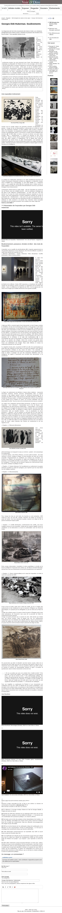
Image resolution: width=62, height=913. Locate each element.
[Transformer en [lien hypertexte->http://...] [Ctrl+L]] (8, 887)
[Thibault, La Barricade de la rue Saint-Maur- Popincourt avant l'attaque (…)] (54, 81)
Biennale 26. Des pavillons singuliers (53, 52)
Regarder (8, 18)
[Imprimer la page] (51, 18)
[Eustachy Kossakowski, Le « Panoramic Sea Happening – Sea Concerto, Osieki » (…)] (54, 161)
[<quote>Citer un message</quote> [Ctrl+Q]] (10, 887)
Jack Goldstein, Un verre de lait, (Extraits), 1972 (14, 795)
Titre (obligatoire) (5, 878)
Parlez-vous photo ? (54, 68)
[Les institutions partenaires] (54, 153)
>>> (27, 800)
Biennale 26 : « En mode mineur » (53, 55)
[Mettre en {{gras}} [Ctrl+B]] (3, 887)
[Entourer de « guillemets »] (12, 887)
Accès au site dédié (7, 202)
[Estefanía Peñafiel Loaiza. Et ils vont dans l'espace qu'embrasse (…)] (54, 129)
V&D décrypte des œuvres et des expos (21, 18)
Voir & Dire (31, 725)
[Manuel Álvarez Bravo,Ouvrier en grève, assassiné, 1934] (54, 121)
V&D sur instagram (31, 11)
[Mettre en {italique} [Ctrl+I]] (5, 887)
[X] (53, 18)
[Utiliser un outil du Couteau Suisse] (15, 887)
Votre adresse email (6, 871)
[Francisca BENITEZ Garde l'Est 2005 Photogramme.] (54, 137)
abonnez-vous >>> (21, 805)
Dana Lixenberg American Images (53, 67)
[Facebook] (50, 18)
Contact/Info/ (35, 911)
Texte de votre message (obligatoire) (10, 882)
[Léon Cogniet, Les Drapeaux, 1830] (54, 89)
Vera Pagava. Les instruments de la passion (53, 71)
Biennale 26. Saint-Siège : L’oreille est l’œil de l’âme (53, 58)
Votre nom (4, 867)
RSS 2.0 (42, 911)
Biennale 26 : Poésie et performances (54, 47)
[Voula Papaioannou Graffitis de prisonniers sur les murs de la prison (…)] (54, 145)
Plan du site (20, 911)
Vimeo (3, 241)
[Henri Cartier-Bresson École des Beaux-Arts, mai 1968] (54, 169)
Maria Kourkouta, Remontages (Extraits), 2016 (13, 725)
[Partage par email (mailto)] (48, 18)
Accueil (3, 18)
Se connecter (27, 911)
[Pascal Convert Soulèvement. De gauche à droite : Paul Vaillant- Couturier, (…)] (54, 97)
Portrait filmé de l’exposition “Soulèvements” (13, 239)
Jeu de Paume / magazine (34, 239)
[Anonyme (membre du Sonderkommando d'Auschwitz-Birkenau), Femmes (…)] (54, 105)
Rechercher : (26, 13)
